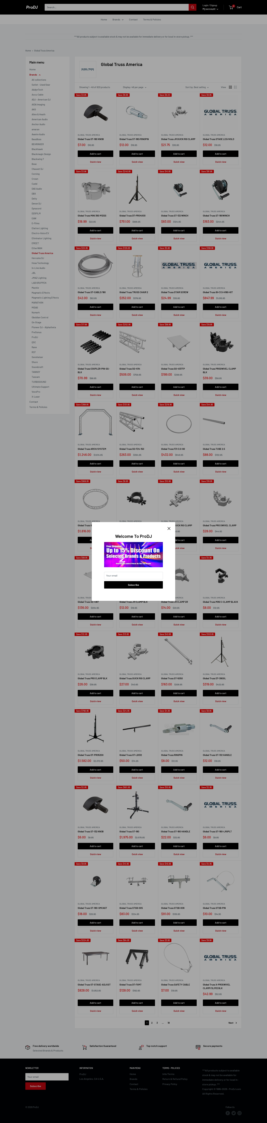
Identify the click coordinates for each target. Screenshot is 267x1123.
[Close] (169, 528)
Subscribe (133, 584)
